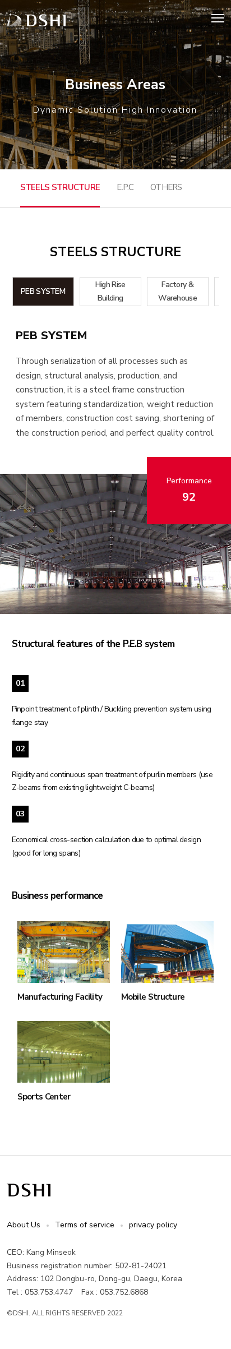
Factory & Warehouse (177, 291)
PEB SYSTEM (43, 291)
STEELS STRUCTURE (60, 187)
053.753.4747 (49, 1292)
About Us (23, 1224)
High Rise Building (110, 291)
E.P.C (125, 187)
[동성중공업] (36, 19)
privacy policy (153, 1224)
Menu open (217, 17)
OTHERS (166, 187)
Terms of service (84, 1224)
